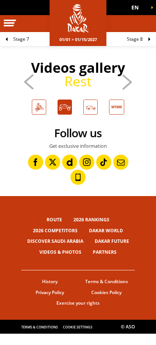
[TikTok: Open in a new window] (103, 162)
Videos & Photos (60, 252)
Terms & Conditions (106, 281)
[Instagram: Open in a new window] (86, 162)
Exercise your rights (78, 303)
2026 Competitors (55, 230)
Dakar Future (112, 241)
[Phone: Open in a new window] (78, 177)
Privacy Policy (50, 292)
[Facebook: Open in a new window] (35, 162)
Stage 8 (135, 39)
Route (54, 219)
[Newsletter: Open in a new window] (120, 162)
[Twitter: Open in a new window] (52, 162)
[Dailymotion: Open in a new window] (69, 162)
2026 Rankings (91, 219)
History (50, 281)
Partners (105, 252)
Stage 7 (21, 39)
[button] (137, 7)
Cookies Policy (106, 292)
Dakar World (106, 230)
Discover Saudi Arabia (55, 241)
